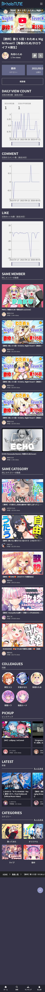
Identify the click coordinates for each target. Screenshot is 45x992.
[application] (22, 129)
